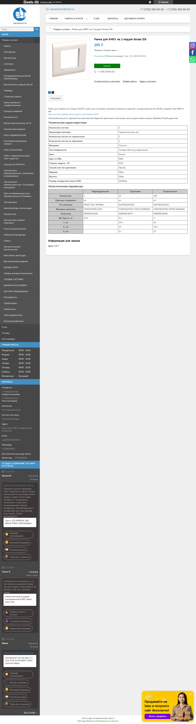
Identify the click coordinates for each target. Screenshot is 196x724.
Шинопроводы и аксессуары (18, 208)
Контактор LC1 (11, 117)
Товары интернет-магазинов (18, 273)
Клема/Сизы (10, 309)
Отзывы (6, 333)
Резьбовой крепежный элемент (15, 142)
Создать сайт (46, 2)
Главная (53, 18)
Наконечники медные (14, 129)
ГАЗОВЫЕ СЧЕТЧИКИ (13, 279)
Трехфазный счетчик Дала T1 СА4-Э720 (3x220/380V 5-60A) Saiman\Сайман (19, 660)
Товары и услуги (10, 40)
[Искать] (37, 29)
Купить (107, 65)
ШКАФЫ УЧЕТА (11, 267)
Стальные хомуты (12, 96)
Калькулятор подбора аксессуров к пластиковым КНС (73, 114)
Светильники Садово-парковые (14, 221)
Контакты (112, 18)
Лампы (7, 46)
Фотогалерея (8, 339)
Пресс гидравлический (15, 135)
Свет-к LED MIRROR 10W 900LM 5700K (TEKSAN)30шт (18, 522)
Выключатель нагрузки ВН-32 (18, 84)
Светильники (10, 202)
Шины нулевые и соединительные (12, 104)
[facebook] (49, 93)
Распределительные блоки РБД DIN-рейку (17, 77)
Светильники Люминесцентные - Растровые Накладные (19, 185)
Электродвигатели (13, 315)
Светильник (10, 52)
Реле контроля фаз (13, 149)
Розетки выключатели (15, 228)
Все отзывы (29, 712)
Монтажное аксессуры (15, 255)
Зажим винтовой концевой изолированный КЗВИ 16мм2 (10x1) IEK (18, 599)
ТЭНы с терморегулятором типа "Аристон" (17, 157)
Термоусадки (10, 303)
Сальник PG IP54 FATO (14, 164)
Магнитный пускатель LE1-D (17, 123)
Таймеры (8, 90)
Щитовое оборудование (16, 291)
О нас (4, 327)
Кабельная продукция (15, 234)
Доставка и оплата (134, 18)
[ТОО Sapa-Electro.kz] (20, 14)
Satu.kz (111, 718)
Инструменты (10, 297)
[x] (53, 93)
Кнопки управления (13, 321)
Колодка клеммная (13, 111)
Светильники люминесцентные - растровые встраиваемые (19, 173)
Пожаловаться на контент (107, 721)
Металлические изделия (16, 261)
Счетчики (8, 63)
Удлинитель (10, 69)
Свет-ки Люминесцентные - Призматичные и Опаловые (17, 194)
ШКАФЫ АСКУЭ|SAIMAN (15, 285)
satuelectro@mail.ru (11, 439)
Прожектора (10, 57)
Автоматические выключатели (12, 248)
